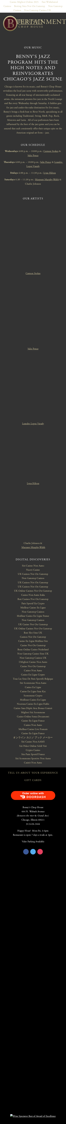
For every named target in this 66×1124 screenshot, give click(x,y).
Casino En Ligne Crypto (33, 674)
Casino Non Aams (33, 670)
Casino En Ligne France (33, 720)
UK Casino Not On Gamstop (33, 624)
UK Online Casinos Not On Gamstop (33, 591)
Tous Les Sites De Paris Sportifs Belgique (33, 679)
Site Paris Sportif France (33, 754)
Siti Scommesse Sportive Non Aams (33, 758)
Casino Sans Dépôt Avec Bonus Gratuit (33, 708)
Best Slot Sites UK (33, 632)
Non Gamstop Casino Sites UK (33, 653)
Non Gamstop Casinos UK (37, 10)
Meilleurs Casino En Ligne (33, 699)
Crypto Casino (33, 750)
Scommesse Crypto (33, 695)
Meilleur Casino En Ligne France (33, 616)
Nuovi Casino (33, 570)
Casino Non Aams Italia (33, 595)
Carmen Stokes (50, 151)
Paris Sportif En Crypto (33, 603)
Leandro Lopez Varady (33, 423)
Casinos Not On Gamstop (33, 637)
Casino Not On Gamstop (33, 645)
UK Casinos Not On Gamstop (33, 574)
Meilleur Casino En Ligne (33, 607)
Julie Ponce (33, 155)
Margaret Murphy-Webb (47, 179)
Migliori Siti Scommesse (33, 712)
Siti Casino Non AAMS (33, 741)
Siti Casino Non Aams (33, 565)
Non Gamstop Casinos (33, 578)
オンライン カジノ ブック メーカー (33, 737)
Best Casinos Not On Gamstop (32, 599)
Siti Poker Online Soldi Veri (33, 746)
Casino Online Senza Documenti (33, 716)
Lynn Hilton (49, 173)
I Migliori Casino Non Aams (33, 662)
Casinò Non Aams (33, 762)
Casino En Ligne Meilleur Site (33, 641)
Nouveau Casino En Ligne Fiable (33, 704)
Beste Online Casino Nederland (33, 649)
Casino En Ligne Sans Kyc (33, 691)
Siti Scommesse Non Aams (33, 683)
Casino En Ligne (33, 687)
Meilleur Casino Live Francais (33, 729)
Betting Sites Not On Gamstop (29, 6)
